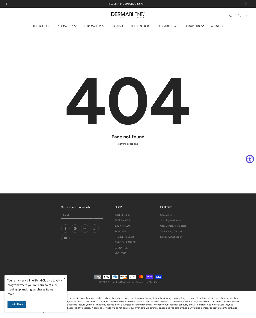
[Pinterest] (75, 228)
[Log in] (239, 15)
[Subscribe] (98, 215)
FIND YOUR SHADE (125, 242)
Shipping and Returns (171, 220)
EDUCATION (121, 247)
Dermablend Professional (121, 282)
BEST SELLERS (122, 214)
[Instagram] (85, 228)
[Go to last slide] (6, 4)
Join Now (17, 304)
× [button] (64, 278)
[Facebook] (65, 228)
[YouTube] (65, 238)
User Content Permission (173, 225)
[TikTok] (95, 228)
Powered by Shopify (146, 282)
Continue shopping (128, 143)
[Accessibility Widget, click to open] (250, 159)
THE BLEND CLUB (124, 236)
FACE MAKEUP (123, 220)
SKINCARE (120, 231)
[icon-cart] (247, 15)
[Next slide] (246, 4)
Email (66, 215)
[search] (231, 15)
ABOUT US (120, 253)
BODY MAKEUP (123, 225)
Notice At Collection (171, 236)
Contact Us (166, 214)
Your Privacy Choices (171, 231)
